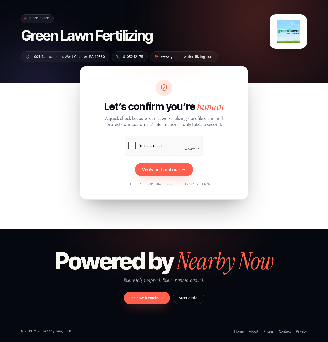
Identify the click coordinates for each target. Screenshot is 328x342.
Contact (285, 331)
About (253, 331)
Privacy (301, 331)
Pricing (268, 331)
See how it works (144, 297)
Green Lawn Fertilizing (87, 35)
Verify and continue (161, 169)
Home (239, 331)
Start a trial (188, 297)
